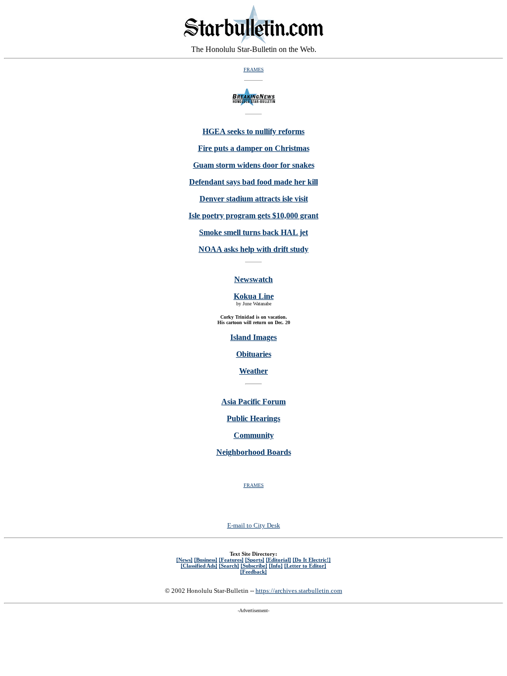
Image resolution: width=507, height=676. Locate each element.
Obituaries (253, 354)
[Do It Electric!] (312, 560)
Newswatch (253, 279)
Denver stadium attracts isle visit (254, 198)
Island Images (253, 337)
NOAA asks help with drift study (253, 249)
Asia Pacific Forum (253, 401)
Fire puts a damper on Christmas (253, 148)
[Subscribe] (254, 566)
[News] (184, 560)
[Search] (229, 566)
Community (254, 435)
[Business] (205, 560)
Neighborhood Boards (253, 452)
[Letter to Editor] (305, 566)
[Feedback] (253, 572)
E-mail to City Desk (253, 525)
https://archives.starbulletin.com (298, 590)
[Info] (276, 566)
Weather (253, 371)
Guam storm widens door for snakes (253, 165)
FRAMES (254, 69)
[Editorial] (278, 560)
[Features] (231, 560)
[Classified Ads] (199, 566)
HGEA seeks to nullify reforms (253, 131)
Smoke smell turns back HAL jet (253, 232)
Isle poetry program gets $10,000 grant (253, 215)
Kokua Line (254, 296)
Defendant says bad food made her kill (253, 182)
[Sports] (254, 560)
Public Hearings (253, 418)
